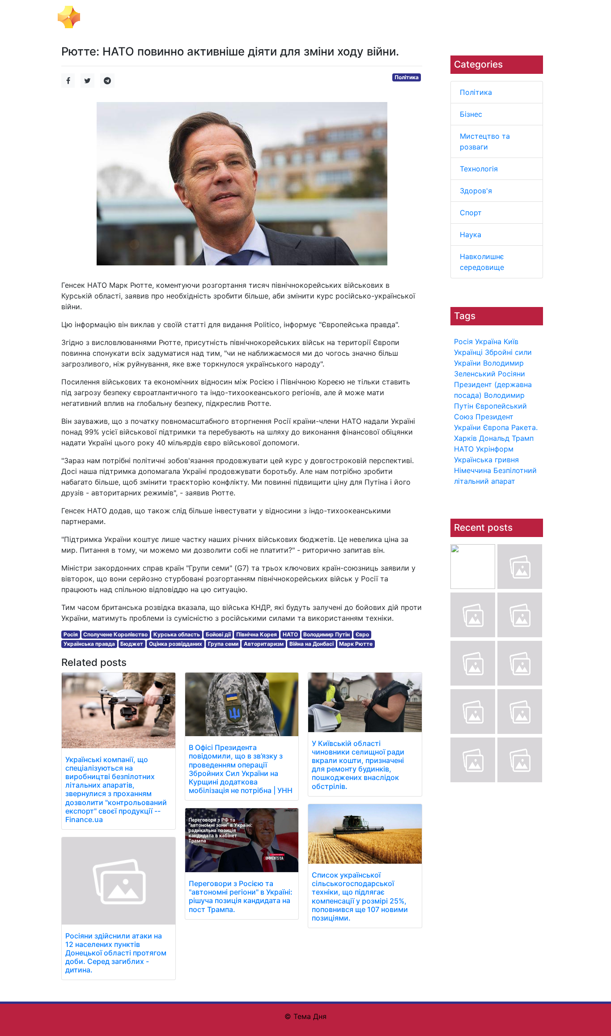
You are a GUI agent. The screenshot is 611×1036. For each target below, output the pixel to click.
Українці (468, 352)
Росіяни (511, 373)
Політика (476, 92)
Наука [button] (416, 17)
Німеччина (472, 470)
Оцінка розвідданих (175, 643)
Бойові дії (218, 634)
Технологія (479, 168)
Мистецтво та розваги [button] (244, 17)
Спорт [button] (387, 17)
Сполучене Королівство (115, 634)
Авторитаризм (264, 643)
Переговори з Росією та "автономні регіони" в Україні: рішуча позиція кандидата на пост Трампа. (241, 896)
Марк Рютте (356, 643)
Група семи (223, 643)
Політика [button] (151, 17)
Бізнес (471, 114)
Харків (465, 438)
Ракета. (524, 427)
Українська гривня (486, 459)
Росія (463, 341)
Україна (488, 341)
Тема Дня (102, 16)
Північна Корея (256, 634)
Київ (511, 341)
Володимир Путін (326, 634)
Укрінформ (494, 448)
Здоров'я (476, 190)
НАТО (464, 448)
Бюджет (131, 643)
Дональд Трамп (506, 438)
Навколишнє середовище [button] (479, 17)
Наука (470, 234)
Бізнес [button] (185, 17)
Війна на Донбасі (311, 643)
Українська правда (89, 643)
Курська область (176, 634)
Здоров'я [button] (353, 17)
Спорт (471, 212)
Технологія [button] (311, 17)
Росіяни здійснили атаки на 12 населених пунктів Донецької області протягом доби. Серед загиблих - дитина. (115, 953)
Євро (362, 634)
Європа (496, 427)
